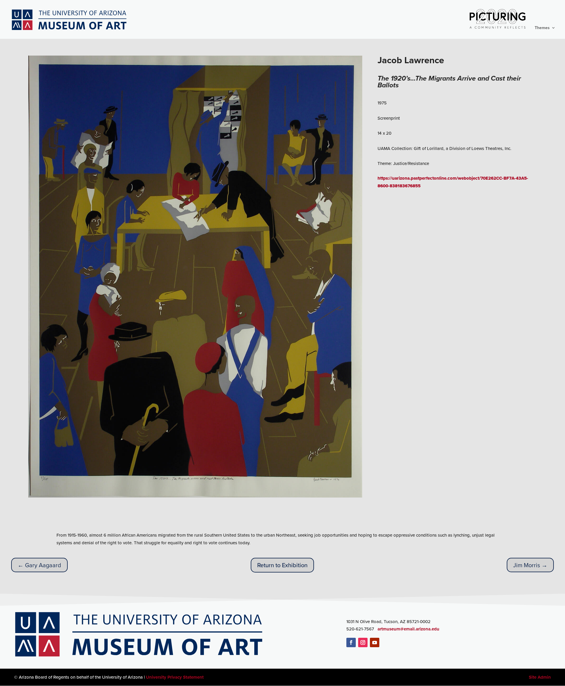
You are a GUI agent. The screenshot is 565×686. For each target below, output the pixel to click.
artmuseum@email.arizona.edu (408, 629)
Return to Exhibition (282, 565)
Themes (542, 28)
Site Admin (540, 677)
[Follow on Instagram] (363, 642)
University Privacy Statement (175, 677)
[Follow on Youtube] (374, 642)
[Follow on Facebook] (351, 642)
